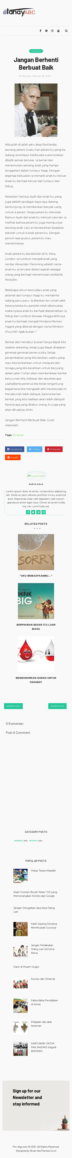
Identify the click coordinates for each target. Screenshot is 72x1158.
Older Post (57, 706)
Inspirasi (36, 51)
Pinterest (55, 449)
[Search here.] (66, 30)
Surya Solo (36, 484)
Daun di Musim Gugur (26, 966)
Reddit (14, 457)
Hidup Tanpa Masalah (43, 870)
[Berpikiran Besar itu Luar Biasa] (36, 601)
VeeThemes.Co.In (46, 1150)
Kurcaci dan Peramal (43, 978)
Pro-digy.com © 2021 (24, 1146)
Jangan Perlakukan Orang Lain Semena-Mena (43, 949)
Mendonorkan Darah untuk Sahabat (36, 680)
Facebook (16, 449)
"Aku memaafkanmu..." (36, 575)
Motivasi (33, 841)
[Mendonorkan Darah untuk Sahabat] (36, 654)
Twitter (36, 449)
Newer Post (13, 706)
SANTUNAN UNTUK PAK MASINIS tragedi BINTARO (43, 1047)
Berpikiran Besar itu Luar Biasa (36, 626)
